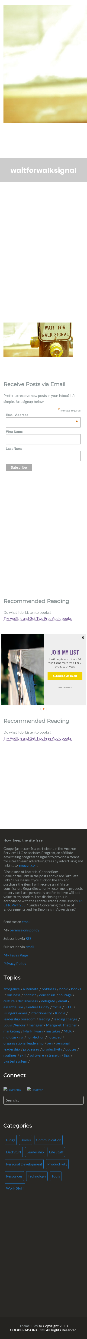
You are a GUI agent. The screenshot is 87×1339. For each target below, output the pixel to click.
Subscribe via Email (65, 675)
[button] (65, 652)
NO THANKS (64, 687)
